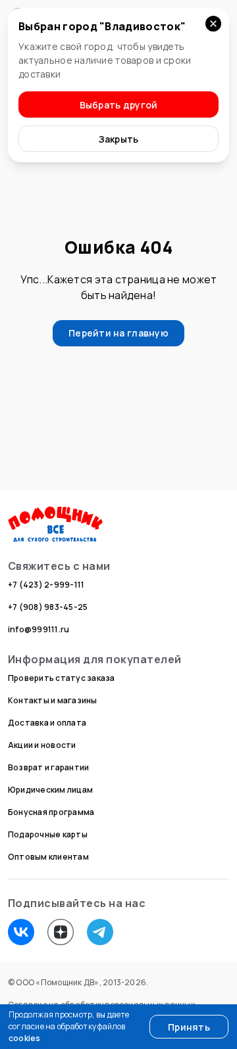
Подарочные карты (48, 834)
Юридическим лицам (50, 789)
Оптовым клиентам (48, 856)
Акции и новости (42, 745)
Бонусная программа (51, 812)
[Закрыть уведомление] (213, 24)
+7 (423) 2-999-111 (46, 584)
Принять (189, 1027)
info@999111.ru (38, 629)
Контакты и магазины (52, 700)
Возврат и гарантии (48, 767)
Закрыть (119, 139)
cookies (25, 1038)
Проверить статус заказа (61, 678)
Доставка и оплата (47, 722)
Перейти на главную (118, 333)
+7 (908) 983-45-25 (48, 607)
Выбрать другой (119, 105)
